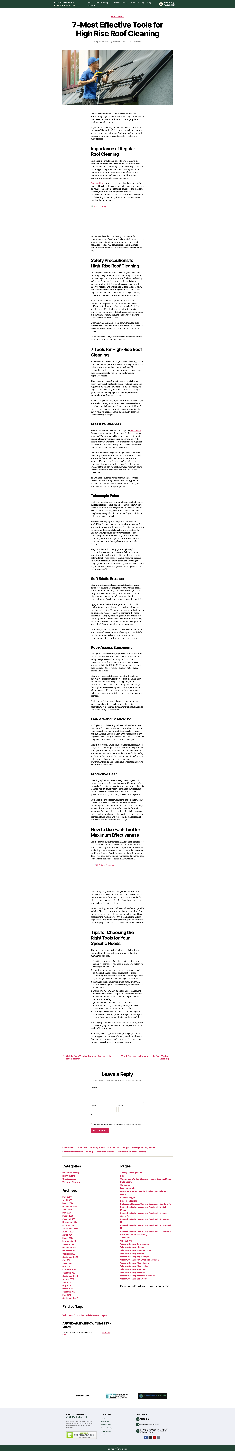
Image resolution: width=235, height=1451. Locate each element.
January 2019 (68, 1292)
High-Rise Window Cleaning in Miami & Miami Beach (144, 1191)
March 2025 (67, 1216)
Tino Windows (103, 42)
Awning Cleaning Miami (143, 1147)
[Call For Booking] (161, 4)
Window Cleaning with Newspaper (84, 1315)
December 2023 (69, 1247)
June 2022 (67, 1263)
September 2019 (70, 1276)
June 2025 (67, 1209)
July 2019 (67, 1282)
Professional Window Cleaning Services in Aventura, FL (145, 1204)
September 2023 (70, 1257)
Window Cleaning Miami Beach (134, 1263)
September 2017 (70, 1298)
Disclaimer (82, 1147)
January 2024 (68, 1244)
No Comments (136, 42)
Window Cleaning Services (132, 1272)
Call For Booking (169, 3)
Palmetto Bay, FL (127, 1198)
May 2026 (67, 1197)
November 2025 (69, 1206)
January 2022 (68, 1273)
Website (93, 1115)
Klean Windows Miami (64, 2)
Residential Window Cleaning (131, 1151)
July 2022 (67, 1260)
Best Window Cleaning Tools (69, 1313)
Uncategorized (69, 1179)
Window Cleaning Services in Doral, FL (138, 1276)
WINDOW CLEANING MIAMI (119, 1449)
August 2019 (68, 1279)
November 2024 (69, 1222)
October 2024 (68, 1225)
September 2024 (70, 1228)
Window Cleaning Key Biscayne (134, 1257)
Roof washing (97, 183)
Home (123, 1194)
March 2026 (67, 1203)
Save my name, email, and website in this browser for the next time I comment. (117, 1124)
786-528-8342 (169, 5)
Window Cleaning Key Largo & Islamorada (139, 1260)
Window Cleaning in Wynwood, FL (135, 1250)
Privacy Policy (97, 1147)
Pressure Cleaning (105, 1151)
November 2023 (69, 1251)
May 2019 (66, 1285)
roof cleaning (136, 430)
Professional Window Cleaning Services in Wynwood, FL (146, 1231)
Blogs (126, 1147)
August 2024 (68, 1232)
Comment (94, 1088)
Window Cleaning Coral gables (134, 1244)
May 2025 (67, 1213)
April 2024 (67, 1235)
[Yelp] (154, 1437)
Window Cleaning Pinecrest (133, 1269)
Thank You (125, 1238)
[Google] (158, 1437)
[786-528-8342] (138, 1419)
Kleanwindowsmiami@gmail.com (149, 1424)
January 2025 (68, 1219)
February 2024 (69, 1241)
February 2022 (69, 1270)
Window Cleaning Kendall (132, 1253)
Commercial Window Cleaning (77, 1151)
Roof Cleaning (117, 16)
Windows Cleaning (71, 1182)
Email (120, 1106)
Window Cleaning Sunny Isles (133, 1279)
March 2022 (67, 1266)
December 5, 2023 (119, 42)
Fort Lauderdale (127, 1188)
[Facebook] (146, 1437)
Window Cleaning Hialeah (132, 1247)
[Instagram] (150, 1437)
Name (93, 1106)
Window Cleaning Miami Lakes (134, 1266)
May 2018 (66, 1295)
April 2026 (67, 1200)
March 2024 (67, 1238)
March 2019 (67, 1289)
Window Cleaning (65, 5)
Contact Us (68, 1147)
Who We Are (113, 1147)
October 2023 (68, 1254)
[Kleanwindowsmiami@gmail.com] (138, 1424)
